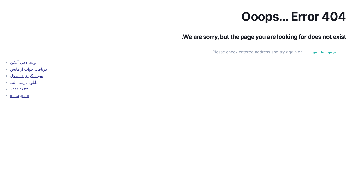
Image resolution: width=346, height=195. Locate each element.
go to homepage (324, 52)
